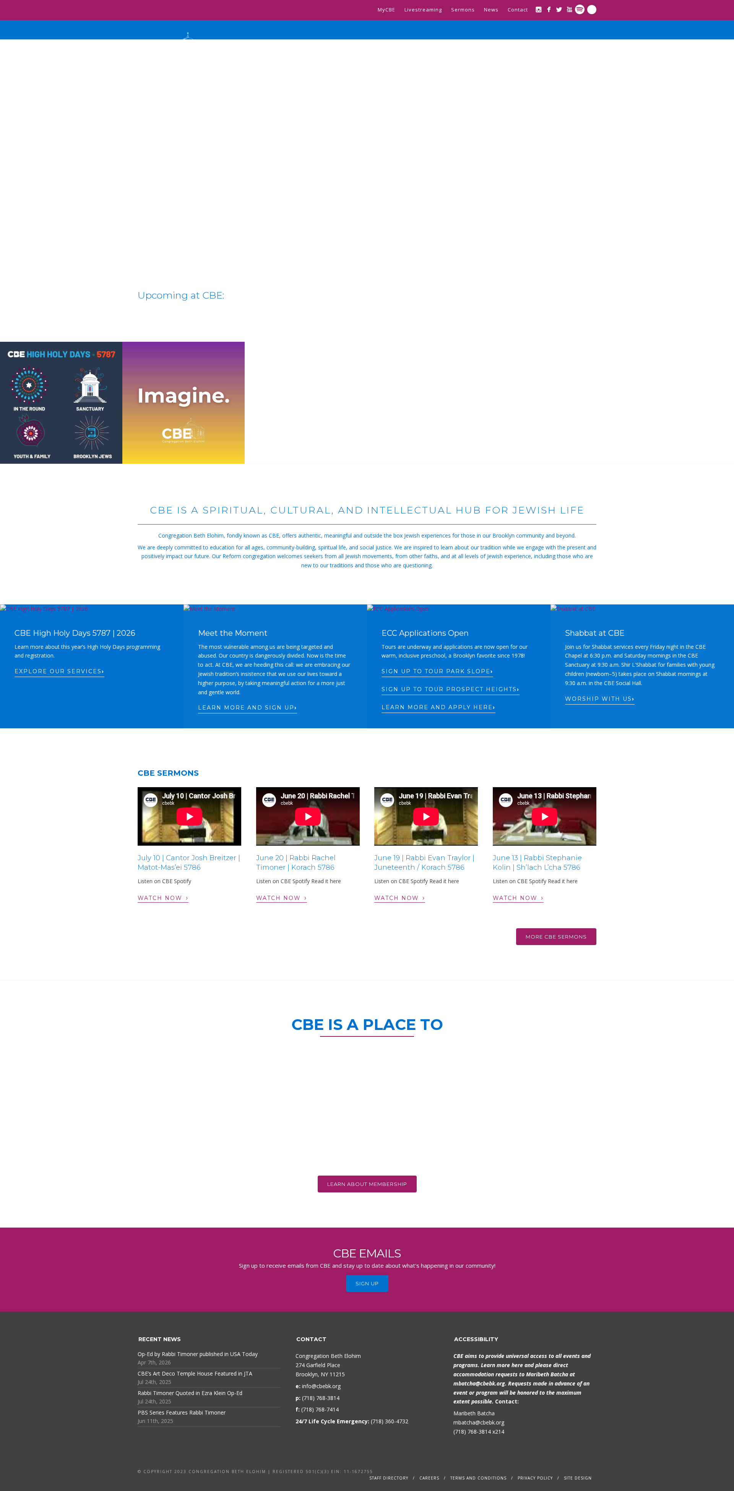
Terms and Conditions (478, 1478)
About (283, 69)
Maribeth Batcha (474, 1413)
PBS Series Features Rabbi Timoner (182, 1412)
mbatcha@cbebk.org (479, 1383)
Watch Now (163, 897)
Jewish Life (366, 69)
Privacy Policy (535, 1478)
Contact (518, 9)
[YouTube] (569, 9)
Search (591, 9)
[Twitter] (559, 9)
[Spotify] (580, 9)
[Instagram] (538, 9)
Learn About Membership (367, 1184)
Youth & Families (417, 69)
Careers (429, 1478)
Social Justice (505, 69)
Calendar (576, 69)
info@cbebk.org (321, 1386)
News (491, 9)
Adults (463, 69)
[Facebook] (549, 9)
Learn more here (502, 1365)
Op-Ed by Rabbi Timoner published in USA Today (198, 1354)
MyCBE (386, 9)
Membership (321, 69)
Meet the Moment (233, 633)
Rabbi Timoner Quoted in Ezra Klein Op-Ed (190, 1393)
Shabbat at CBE (595, 633)
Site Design (578, 1478)
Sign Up (367, 1283)
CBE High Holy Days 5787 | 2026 (75, 633)
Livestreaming (423, 9)
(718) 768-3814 (472, 1431)
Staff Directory (388, 1478)
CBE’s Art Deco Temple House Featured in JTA (195, 1373)
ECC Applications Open (425, 633)
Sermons (463, 9)
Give (544, 69)
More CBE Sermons (556, 937)
